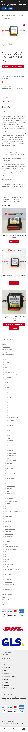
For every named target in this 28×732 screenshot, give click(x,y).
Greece (13, 696)
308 (9, 405)
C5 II (9, 445)
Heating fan (8, 526)
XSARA (9, 458)
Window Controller (9, 584)
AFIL (8, 382)
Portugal (18, 698)
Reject (10, 8)
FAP (7, 483)
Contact (6, 679)
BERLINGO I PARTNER (13, 417)
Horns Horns (8, 531)
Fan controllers (8, 521)
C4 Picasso (10, 440)
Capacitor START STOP (10, 372)
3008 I (9, 397)
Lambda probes (8, 539)
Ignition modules (9, 536)
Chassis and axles (7, 349)
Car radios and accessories (11, 374)
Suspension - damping (12, 501)
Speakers (7, 567)
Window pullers (8, 587)
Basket (21, 728)
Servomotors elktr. (9, 564)
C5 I (9, 443)
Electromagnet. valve (10, 518)
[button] (24, 25)
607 (9, 415)
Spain (3, 700)
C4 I (9, 435)
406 (9, 407)
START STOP (10, 498)
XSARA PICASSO (12, 460)
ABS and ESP (10, 380)
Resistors (7, 556)
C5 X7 (9, 448)
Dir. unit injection (11, 481)
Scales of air (8, 559)
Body (4, 344)
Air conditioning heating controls (13, 359)
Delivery (6, 682)
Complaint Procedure (9, 676)
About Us (6, 670)
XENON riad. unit (11, 503)
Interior (5, 597)
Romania (23, 698)
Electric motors (8, 516)
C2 (14, 88)
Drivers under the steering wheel (12, 511)
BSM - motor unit (11, 476)
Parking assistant (11, 493)
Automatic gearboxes (12, 465)
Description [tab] (5, 97)
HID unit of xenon (11, 486)
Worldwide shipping (9, 688)
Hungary (9, 698)
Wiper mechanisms (9, 589)
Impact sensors (12, 453)
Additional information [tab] (8, 102)
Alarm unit (9, 463)
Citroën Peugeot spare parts (11, 665)
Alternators (7, 364)
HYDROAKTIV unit (9, 534)
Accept (4, 8)
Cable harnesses (9, 369)
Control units (20, 15)
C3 (8, 17)
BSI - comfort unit (11, 473)
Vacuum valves (8, 582)
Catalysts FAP (6, 347)
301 (9, 400)
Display (7, 506)
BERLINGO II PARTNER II (13, 420)
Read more (14, 328)
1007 (9, 390)
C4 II (9, 438)
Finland (18, 696)
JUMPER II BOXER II (12, 455)
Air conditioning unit (12, 385)
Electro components (11, 15)
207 (9, 395)
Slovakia (13, 700)
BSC (8, 471)
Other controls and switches (11, 546)
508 (9, 412)
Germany (4, 698)
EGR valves (7, 513)
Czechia (9, 696)
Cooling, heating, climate (9, 352)
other (8, 491)
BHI (6, 367)
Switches (7, 577)
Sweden (8, 700)
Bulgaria (4, 696)
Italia (13, 698)
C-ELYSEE (10, 423)
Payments (6, 685)
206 (9, 392)
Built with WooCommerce (16, 723)
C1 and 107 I (11, 425)
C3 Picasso (10, 433)
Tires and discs (6, 599)
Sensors (7, 561)
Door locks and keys (9, 508)
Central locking (10, 478)
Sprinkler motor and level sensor (12, 569)
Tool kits (5, 602)
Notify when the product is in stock (12, 66)
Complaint (6, 673)
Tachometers (8, 579)
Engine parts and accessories (10, 592)
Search (14, 729)
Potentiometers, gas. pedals (11, 549)
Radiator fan (8, 551)
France (22, 696)
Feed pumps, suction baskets (12, 524)
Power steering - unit (12, 496)
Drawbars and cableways (9, 354)
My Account (4, 729)
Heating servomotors (10, 529)
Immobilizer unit (11, 488)
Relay (6, 554)
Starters (7, 572)
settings (16, 5)
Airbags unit (4, 17)
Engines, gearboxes (7, 594)
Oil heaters (7, 541)
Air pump (7, 362)
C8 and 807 (10, 450)
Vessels (5, 604)
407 (9, 410)
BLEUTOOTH (10, 468)
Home (4, 15)
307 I (9, 402)
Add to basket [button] (14, 241)
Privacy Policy (7, 667)
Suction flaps (8, 574)
